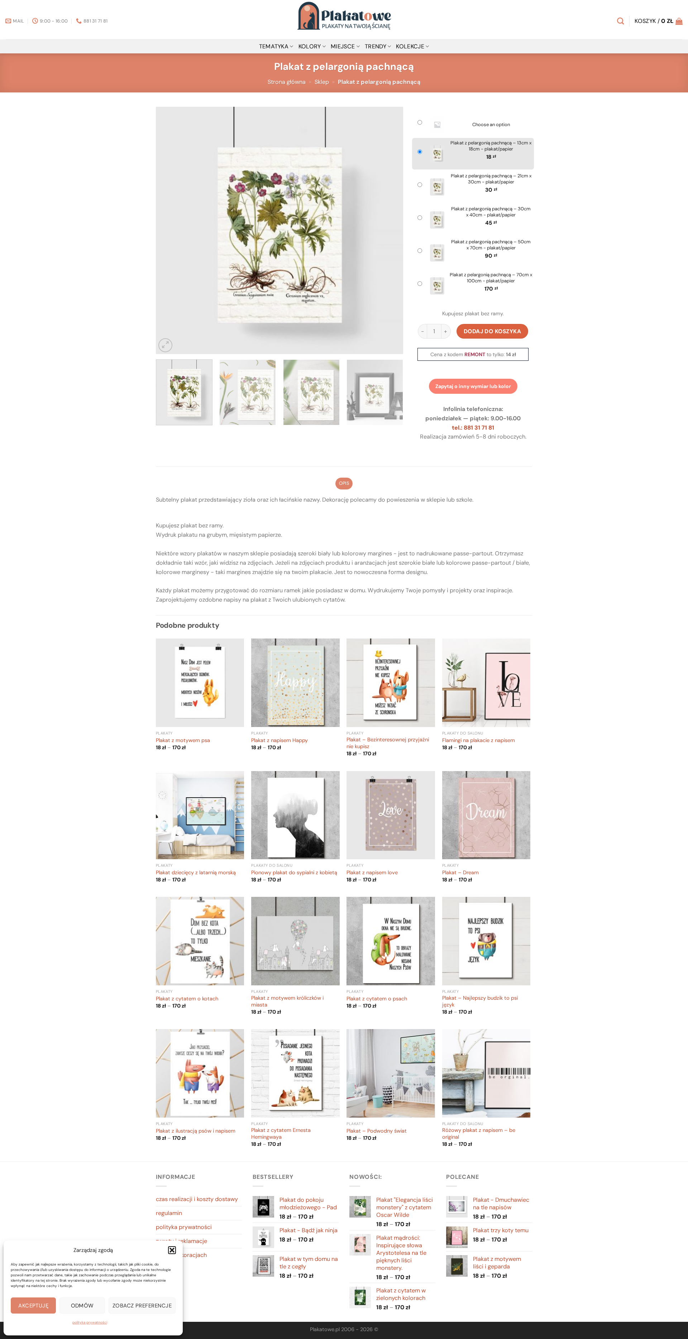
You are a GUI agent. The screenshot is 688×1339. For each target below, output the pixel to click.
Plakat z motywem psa (183, 740)
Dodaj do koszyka (492, 331)
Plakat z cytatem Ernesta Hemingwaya (281, 1133)
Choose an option (491, 125)
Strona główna (287, 82)
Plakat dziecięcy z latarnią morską (196, 873)
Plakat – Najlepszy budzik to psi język (480, 1001)
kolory (309, 46)
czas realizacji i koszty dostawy (197, 1199)
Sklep (322, 82)
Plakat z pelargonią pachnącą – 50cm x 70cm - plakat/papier (491, 245)
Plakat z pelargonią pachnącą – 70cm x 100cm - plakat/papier (491, 278)
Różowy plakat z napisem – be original (478, 1133)
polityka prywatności (89, 1322)
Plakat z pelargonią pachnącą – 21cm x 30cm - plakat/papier (491, 179)
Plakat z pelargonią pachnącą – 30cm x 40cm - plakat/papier (491, 212)
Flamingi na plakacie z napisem (478, 740)
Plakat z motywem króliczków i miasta (287, 1001)
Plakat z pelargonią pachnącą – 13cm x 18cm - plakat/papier (490, 146)
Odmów (82, 1305)
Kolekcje (410, 46)
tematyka (274, 46)
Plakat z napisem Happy (279, 740)
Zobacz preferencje (142, 1305)
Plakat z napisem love (372, 873)
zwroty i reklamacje (181, 1241)
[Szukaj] (620, 21)
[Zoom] (165, 345)
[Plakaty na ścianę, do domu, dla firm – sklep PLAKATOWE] (344, 19)
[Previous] (169, 230)
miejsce (343, 46)
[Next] (389, 230)
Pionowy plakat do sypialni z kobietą (294, 873)
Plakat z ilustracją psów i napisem (195, 1131)
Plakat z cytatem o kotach (187, 999)
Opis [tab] (344, 483)
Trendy (375, 46)
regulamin (169, 1213)
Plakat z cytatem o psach (377, 999)
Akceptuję (33, 1305)
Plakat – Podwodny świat (377, 1131)
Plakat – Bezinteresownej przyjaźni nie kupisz (388, 743)
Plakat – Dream (460, 873)
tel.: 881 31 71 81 (473, 427)
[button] (172, 1250)
